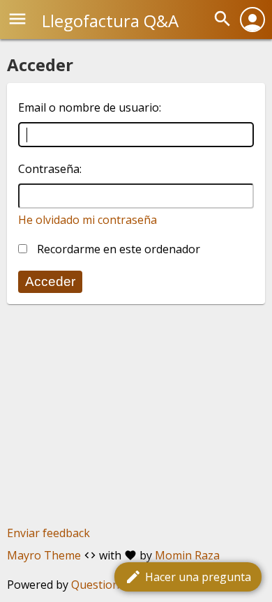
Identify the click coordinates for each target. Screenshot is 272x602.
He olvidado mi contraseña (87, 219)
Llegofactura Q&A (110, 20)
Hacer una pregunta (188, 577)
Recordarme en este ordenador (117, 249)
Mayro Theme (44, 555)
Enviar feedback (48, 533)
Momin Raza (187, 555)
